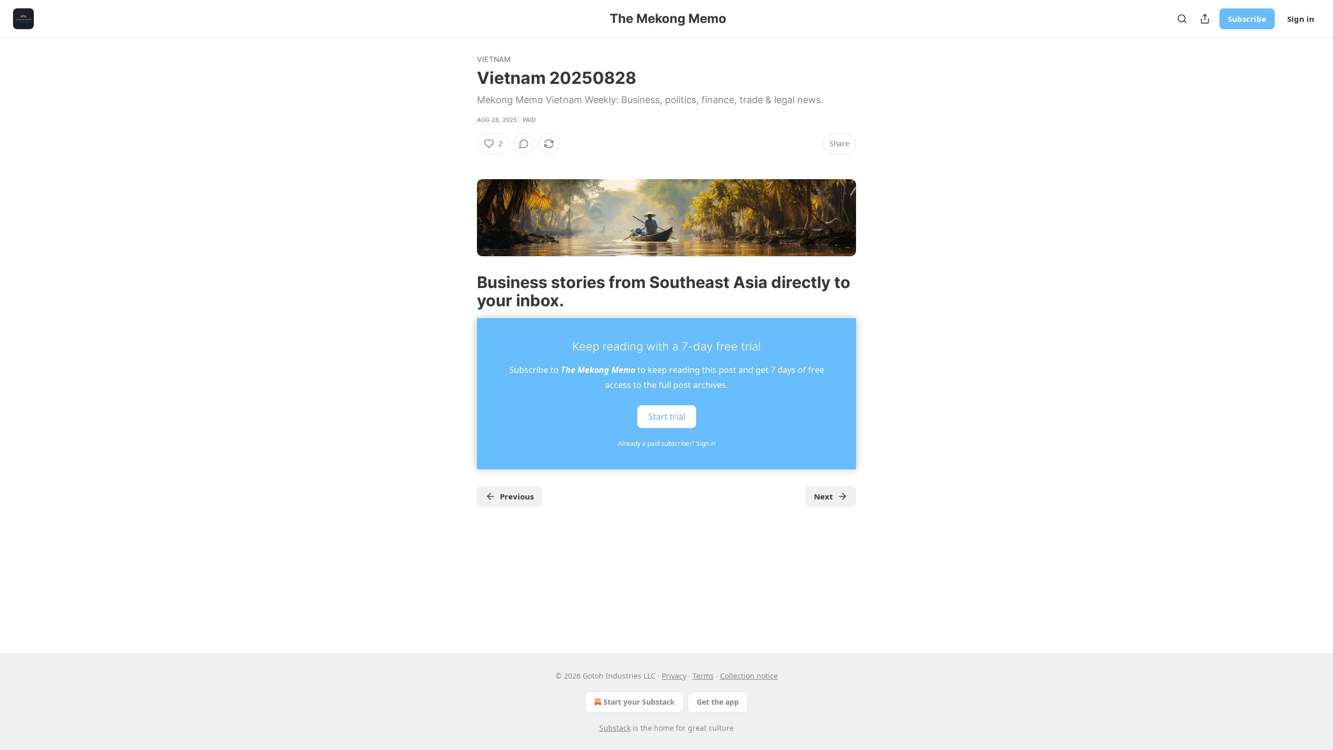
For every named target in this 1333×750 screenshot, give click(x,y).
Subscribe (1247, 19)
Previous (517, 496)
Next (823, 496)
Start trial (666, 416)
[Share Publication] (1204, 18)
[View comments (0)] (523, 143)
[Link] (462, 291)
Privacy (674, 676)
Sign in (1300, 19)
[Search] (1182, 18)
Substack (615, 728)
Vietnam (494, 59)
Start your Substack (639, 702)
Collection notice (749, 676)
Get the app (718, 702)
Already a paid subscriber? (666, 443)
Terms (703, 676)
